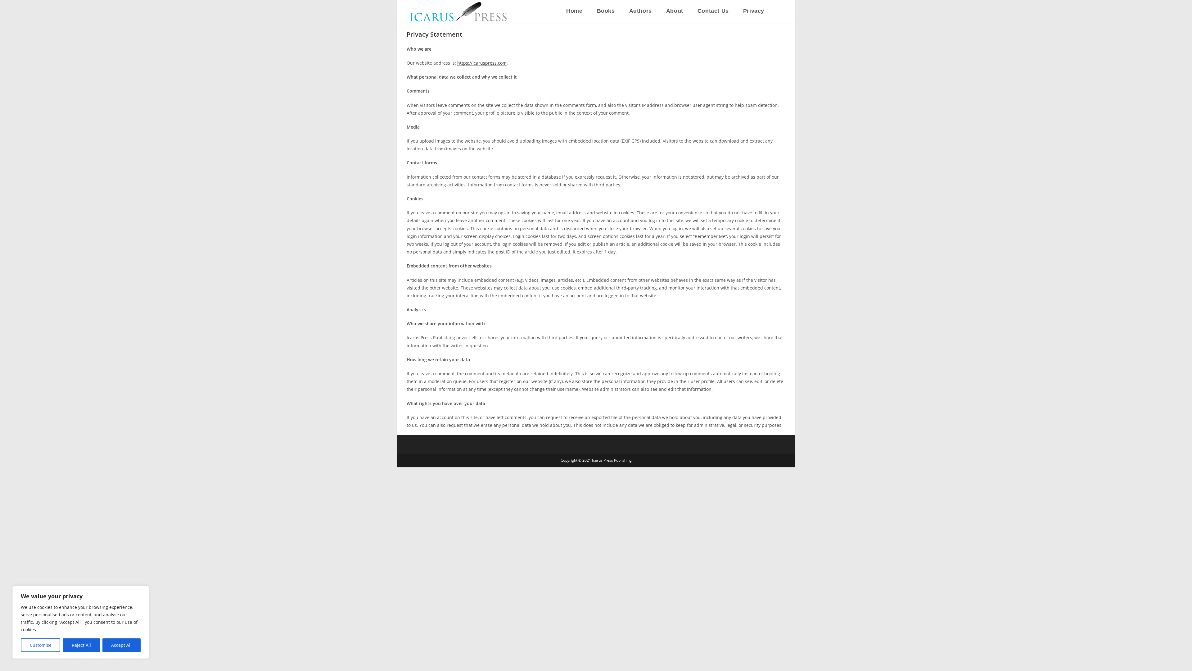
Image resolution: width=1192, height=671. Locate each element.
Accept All (121, 645)
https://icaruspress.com (482, 63)
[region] (80, 622)
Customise (41, 645)
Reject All (81, 645)
